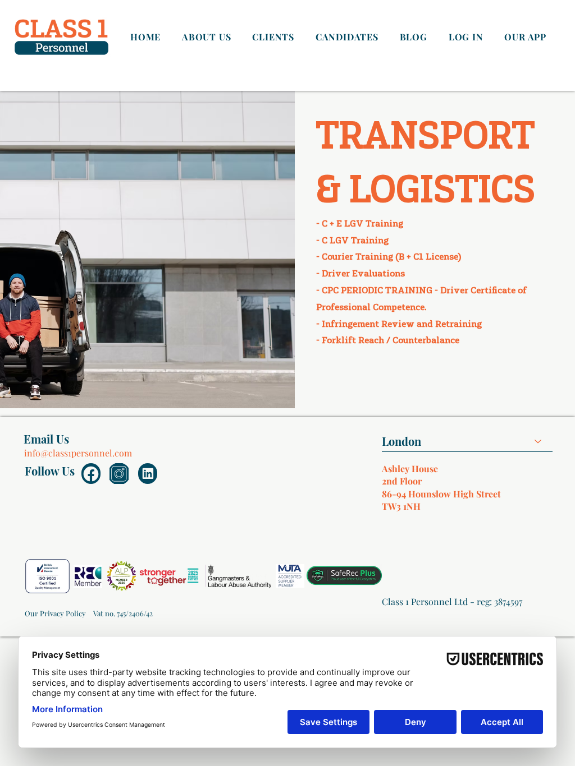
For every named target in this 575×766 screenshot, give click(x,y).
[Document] (91, 473)
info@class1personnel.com (78, 453)
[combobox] (467, 441)
